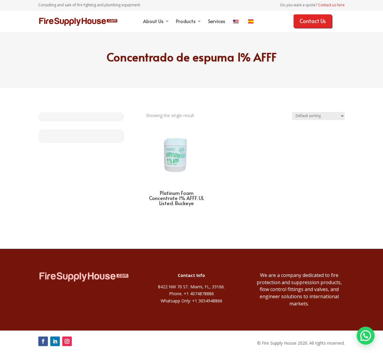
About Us (153, 21)
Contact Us (313, 21)
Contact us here (331, 4)
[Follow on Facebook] (43, 341)
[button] (366, 336)
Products (185, 21)
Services (216, 21)
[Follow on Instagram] (67, 341)
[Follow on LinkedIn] (55, 341)
